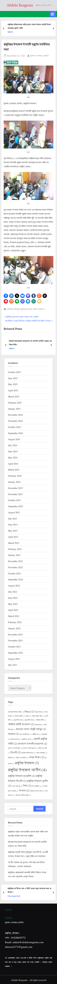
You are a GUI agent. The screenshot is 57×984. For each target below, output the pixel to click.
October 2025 (14, 372)
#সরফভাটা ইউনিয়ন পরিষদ (16, 712)
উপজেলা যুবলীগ (20, 716)
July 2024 (12, 445)
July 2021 (12, 664)
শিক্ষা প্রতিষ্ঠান (37, 786)
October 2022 (14, 573)
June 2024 (13, 451)
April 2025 (13, 390)
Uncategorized (13, 896)
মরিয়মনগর (11, 758)
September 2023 (15, 506)
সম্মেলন (24, 790)
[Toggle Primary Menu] (52, 14)
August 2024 (14, 439)
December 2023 (15, 488)
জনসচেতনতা (39, 725)
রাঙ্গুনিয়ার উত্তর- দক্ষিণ (29, 309)
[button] (6, 296)
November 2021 (15, 640)
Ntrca (29, 711)
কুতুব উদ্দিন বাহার (19, 720)
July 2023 (12, 518)
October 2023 (14, 500)
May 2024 (13, 457)
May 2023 (13, 530)
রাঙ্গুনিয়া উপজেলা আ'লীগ (27, 769)
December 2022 (15, 561)
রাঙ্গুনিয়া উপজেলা (27, 762)
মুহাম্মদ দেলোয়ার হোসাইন (39, 55)
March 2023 (13, 542)
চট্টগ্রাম (17, 309)
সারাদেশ (10, 32)
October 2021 (14, 646)
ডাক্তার (13, 734)
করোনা (28, 716)
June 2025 (13, 378)
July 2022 (12, 591)
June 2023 (13, 524)
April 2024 (13, 463)
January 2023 (14, 555)
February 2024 (15, 475)
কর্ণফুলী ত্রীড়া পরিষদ (38, 716)
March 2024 (13, 469)
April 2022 (13, 609)
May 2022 (13, 603)
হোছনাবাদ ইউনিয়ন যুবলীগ (23, 795)
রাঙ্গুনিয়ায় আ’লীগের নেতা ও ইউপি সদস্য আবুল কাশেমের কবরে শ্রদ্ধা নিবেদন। (30, 890)
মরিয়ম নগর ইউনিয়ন (22, 758)
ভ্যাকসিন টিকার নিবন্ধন (28, 753)
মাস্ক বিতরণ (36, 757)
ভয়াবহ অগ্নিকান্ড (41, 753)
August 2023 (14, 512)
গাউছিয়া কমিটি (41, 720)
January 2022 (14, 628)
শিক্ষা (27, 785)
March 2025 (13, 396)
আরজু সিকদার (39, 712)
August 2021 (14, 658)
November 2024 (15, 420)
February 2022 (15, 622)
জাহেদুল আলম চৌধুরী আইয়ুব (31, 729)
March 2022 (13, 616)
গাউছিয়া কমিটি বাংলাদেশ (21, 724)
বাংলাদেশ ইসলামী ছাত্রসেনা (32, 743)
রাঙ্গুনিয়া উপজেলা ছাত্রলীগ (21, 776)
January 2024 (14, 481)
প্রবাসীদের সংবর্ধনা (27, 739)
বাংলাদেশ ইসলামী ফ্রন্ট (15, 748)
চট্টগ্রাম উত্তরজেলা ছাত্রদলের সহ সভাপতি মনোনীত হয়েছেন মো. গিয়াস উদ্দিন (30, 342)
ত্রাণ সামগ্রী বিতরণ (25, 734)
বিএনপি (16, 752)
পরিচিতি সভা (36, 734)
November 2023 (15, 494)
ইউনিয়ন (10, 309)
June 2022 (13, 597)
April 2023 (13, 536)
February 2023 (15, 549)
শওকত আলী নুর (17, 786)
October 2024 (14, 426)
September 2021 (15, 652)
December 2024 (15, 414)
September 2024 (15, 433)
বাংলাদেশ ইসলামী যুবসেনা (30, 748)
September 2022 (15, 579)
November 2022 (15, 567)
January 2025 (14, 408)
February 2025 (15, 402)
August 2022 (14, 585)
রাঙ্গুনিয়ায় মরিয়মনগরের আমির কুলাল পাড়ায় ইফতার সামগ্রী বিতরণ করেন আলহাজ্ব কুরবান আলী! (31, 26)
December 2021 (15, 634)
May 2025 (13, 384)
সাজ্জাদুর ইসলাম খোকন (37, 791)
